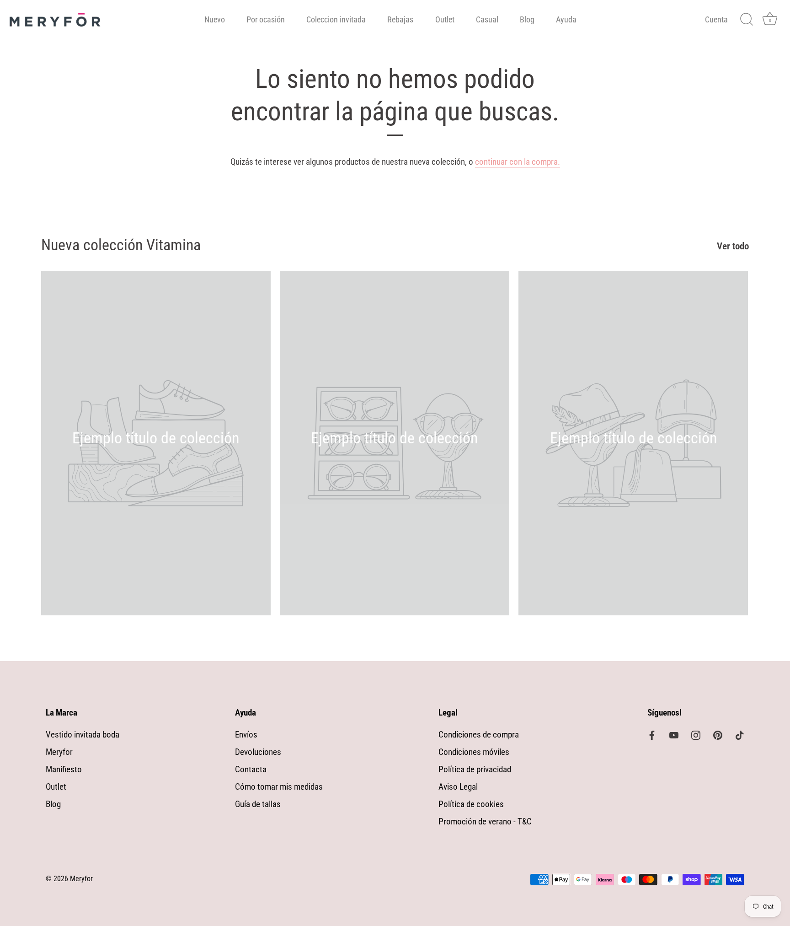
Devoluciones (258, 752)
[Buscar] (747, 20)
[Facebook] (652, 734)
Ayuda (566, 19)
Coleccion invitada (336, 19)
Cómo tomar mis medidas (279, 786)
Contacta (251, 769)
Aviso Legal (458, 786)
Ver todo (733, 246)
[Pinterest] (717, 734)
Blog (527, 19)
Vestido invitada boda (82, 734)
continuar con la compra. (517, 161)
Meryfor (59, 752)
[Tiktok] (739, 734)
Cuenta (716, 19)
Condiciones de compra (478, 734)
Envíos (246, 734)
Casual (487, 19)
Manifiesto (64, 769)
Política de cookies (471, 804)
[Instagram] (695, 734)
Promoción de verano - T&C (485, 821)
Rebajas (400, 19)
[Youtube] (673, 734)
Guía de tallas (258, 804)
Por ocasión (265, 19)
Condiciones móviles (473, 752)
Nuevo (214, 19)
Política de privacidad (474, 769)
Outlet (444, 19)
